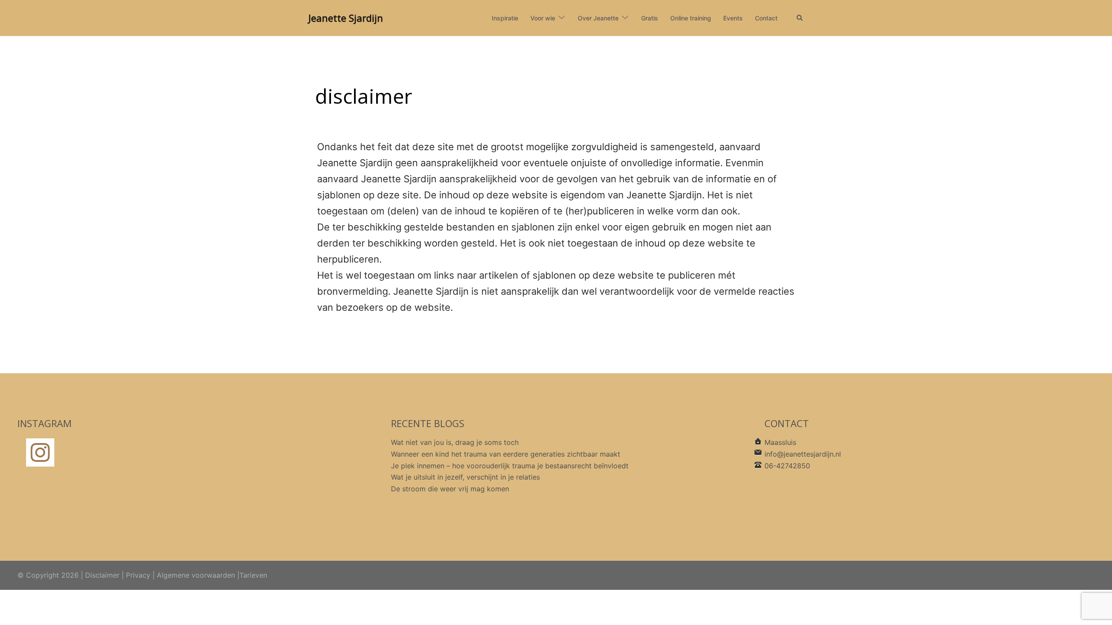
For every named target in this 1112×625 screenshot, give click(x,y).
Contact (766, 18)
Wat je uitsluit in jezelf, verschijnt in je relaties (465, 477)
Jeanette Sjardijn (345, 17)
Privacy (138, 575)
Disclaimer (102, 575)
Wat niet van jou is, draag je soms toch (455, 442)
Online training (690, 18)
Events (733, 18)
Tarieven (253, 575)
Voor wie (542, 18)
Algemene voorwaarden (196, 575)
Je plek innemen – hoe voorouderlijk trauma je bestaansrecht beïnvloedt (510, 465)
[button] (800, 18)
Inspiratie (505, 18)
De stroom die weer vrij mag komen (450, 488)
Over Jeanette (598, 18)
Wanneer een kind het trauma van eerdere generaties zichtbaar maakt (505, 454)
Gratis (649, 18)
